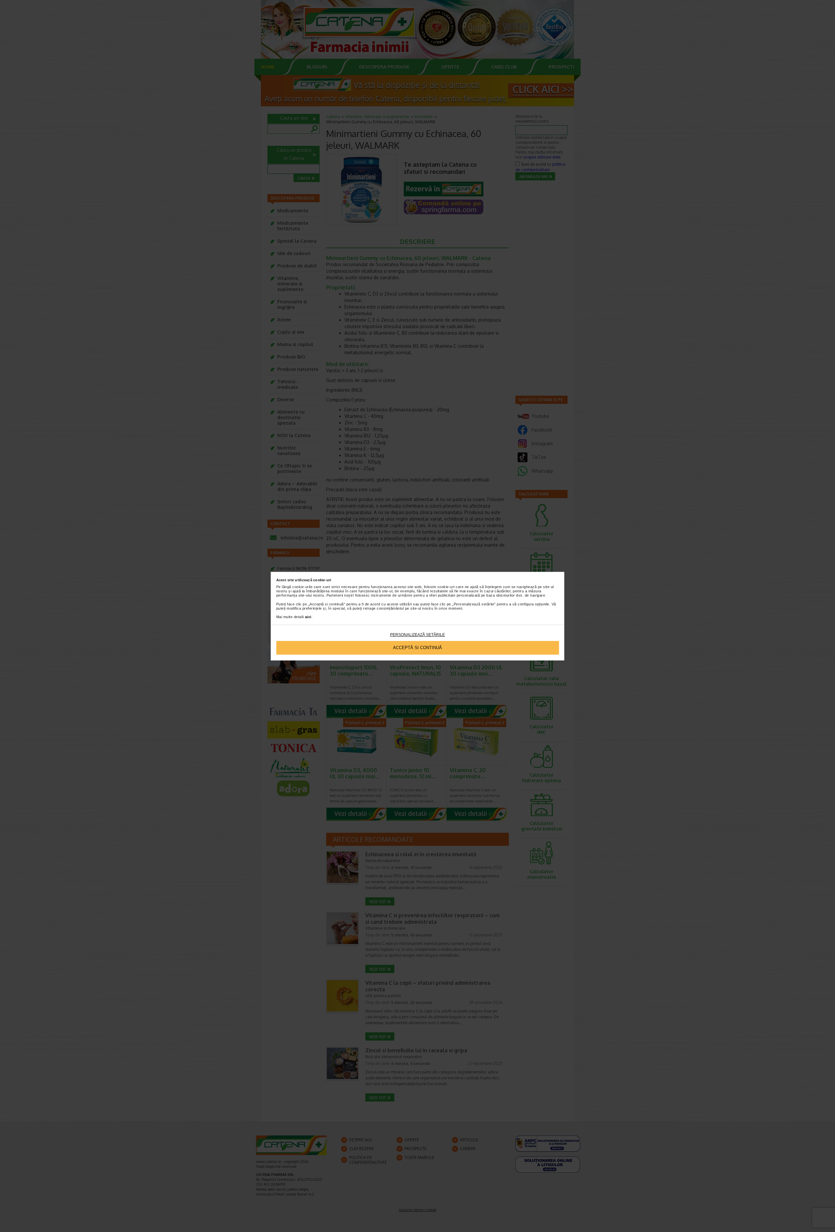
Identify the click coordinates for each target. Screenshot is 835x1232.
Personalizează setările (417, 634)
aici (308, 617)
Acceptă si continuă (417, 647)
